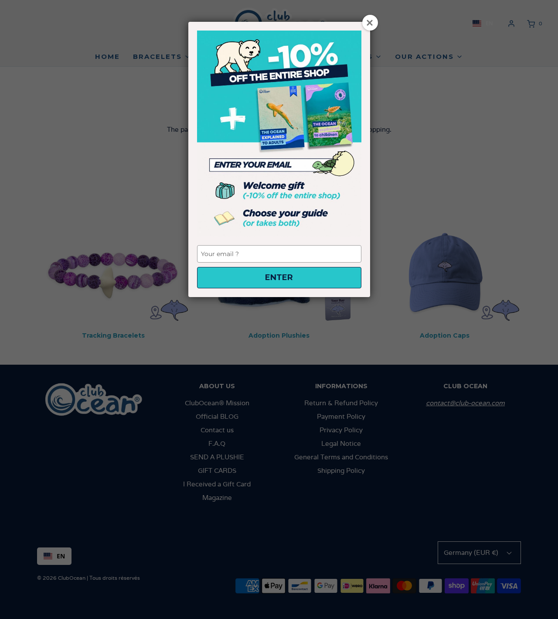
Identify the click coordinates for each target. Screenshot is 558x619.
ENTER (279, 277)
